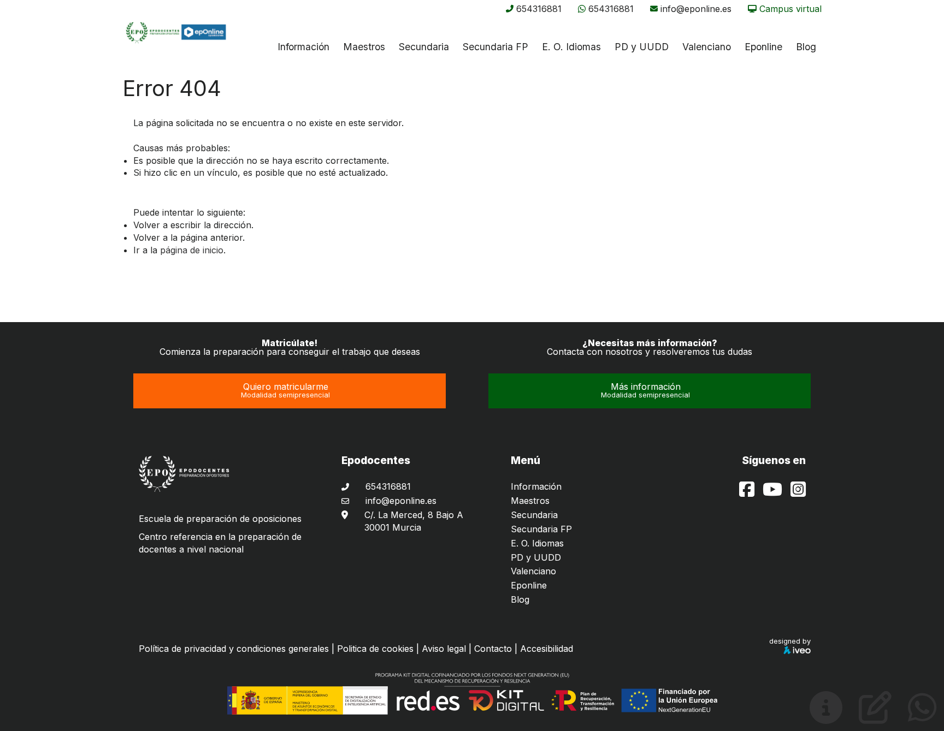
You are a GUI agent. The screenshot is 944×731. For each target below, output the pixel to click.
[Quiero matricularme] (875, 716)
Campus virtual (790, 8)
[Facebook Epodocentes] (748, 492)
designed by (790, 641)
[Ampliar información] (826, 716)
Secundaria (424, 46)
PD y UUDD (642, 46)
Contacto (493, 648)
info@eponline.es (695, 8)
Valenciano (533, 571)
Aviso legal (444, 648)
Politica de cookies (375, 648)
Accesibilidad (546, 648)
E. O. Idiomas (571, 46)
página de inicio (191, 250)
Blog (520, 599)
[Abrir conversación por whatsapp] (922, 716)
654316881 (539, 8)
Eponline (529, 585)
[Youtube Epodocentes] (774, 492)
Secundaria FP (495, 46)
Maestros (364, 46)
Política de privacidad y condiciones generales (234, 648)
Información (303, 46)
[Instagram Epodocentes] (798, 492)
